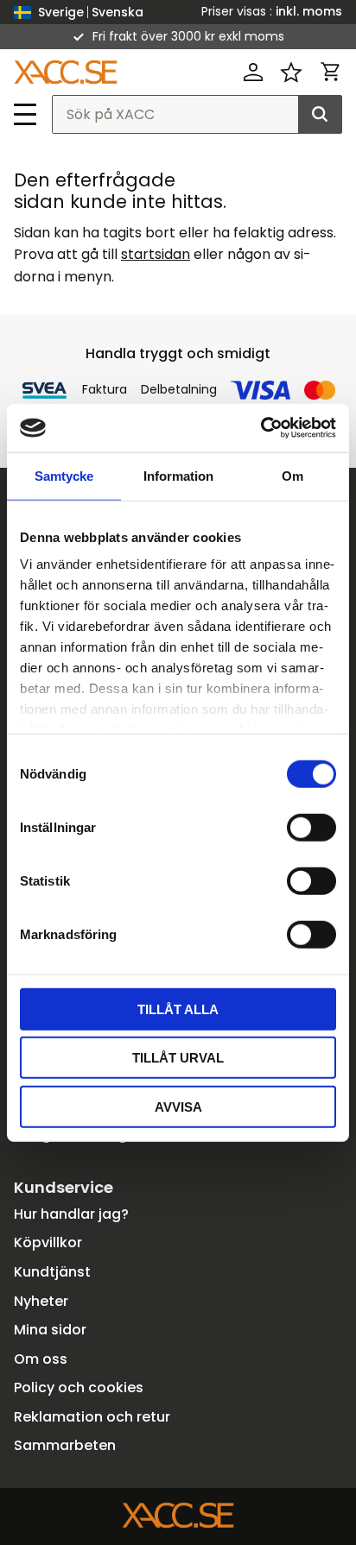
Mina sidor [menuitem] (50, 1330)
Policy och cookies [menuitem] (78, 1387)
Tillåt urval (178, 1057)
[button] (26, 114)
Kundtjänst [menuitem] (52, 1272)
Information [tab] (178, 475)
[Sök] (319, 115)
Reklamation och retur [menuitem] (92, 1417)
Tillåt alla (178, 1008)
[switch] (311, 827)
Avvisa (178, 1106)
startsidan (155, 254)
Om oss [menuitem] (40, 1359)
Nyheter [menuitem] (41, 1301)
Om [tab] (292, 475)
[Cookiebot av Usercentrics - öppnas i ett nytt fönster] (260, 428)
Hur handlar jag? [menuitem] (71, 1214)
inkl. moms (309, 11)
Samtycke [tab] (64, 475)
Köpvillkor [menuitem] (48, 1242)
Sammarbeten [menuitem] (65, 1445)
